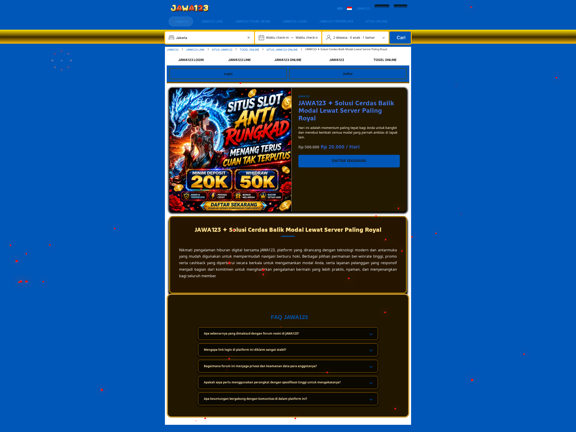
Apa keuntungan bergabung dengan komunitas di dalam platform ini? (255, 399)
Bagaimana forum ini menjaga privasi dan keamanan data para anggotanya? (260, 366)
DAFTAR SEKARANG (349, 160)
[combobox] (210, 38)
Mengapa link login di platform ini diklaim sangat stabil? (245, 350)
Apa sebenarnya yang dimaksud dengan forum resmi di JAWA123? (251, 333)
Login (400, 8)
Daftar (382, 8)
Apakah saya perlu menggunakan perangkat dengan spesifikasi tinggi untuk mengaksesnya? (272, 382)
